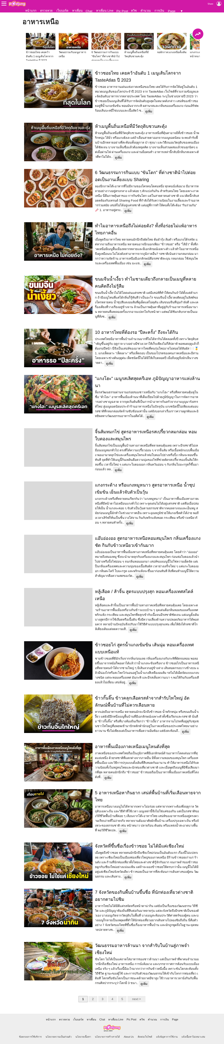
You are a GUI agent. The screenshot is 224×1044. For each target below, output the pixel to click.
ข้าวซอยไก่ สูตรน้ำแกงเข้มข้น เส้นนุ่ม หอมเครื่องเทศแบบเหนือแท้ (144, 648)
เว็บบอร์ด (62, 10)
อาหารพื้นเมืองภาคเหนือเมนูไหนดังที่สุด (132, 746)
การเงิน (159, 10)
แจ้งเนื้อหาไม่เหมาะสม (193, 1036)
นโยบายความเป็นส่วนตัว (58, 1036)
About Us (129, 1036)
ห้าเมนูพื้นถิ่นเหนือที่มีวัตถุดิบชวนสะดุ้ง (131, 126)
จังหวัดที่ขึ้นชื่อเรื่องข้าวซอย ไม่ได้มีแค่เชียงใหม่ (139, 846)
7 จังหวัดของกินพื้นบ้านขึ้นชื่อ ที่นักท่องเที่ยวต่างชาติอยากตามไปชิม (144, 896)
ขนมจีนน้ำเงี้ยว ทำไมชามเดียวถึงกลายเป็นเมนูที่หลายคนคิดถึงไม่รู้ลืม (145, 283)
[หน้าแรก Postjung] (17, 3)
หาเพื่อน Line (104, 10)
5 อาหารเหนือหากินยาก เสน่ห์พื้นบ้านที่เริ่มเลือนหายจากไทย (148, 796)
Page (171, 11)
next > (136, 999)
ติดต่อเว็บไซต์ (145, 1036)
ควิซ (134, 10)
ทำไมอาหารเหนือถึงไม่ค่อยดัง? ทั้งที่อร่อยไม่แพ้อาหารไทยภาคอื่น (146, 229)
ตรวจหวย (46, 10)
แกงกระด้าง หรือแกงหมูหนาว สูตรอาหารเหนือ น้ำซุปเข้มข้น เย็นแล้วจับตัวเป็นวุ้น (145, 489)
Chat (89, 11)
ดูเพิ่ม (148, 111)
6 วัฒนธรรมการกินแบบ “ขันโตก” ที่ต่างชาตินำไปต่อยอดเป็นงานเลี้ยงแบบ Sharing (145, 176)
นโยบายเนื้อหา (83, 1036)
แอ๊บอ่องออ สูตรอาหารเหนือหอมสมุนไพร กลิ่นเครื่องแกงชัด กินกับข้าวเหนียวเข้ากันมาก (148, 542)
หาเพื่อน (77, 10)
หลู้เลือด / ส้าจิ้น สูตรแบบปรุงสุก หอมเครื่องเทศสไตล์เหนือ (144, 595)
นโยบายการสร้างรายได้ (107, 1036)
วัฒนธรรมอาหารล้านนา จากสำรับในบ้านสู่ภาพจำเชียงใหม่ (142, 949)
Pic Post (122, 11)
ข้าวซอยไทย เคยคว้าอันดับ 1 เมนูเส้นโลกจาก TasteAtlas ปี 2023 (138, 77)
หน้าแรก (30, 10)
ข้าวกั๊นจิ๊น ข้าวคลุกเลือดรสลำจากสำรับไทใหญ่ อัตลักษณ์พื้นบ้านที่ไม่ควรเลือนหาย (142, 702)
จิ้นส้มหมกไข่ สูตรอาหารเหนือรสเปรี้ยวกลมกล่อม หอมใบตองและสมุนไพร (146, 435)
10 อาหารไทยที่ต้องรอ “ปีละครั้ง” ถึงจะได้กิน (136, 332)
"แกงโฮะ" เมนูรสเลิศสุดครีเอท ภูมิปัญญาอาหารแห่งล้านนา (147, 382)
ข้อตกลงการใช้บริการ (30, 1036)
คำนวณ (146, 10)
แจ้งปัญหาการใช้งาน (167, 1036)
